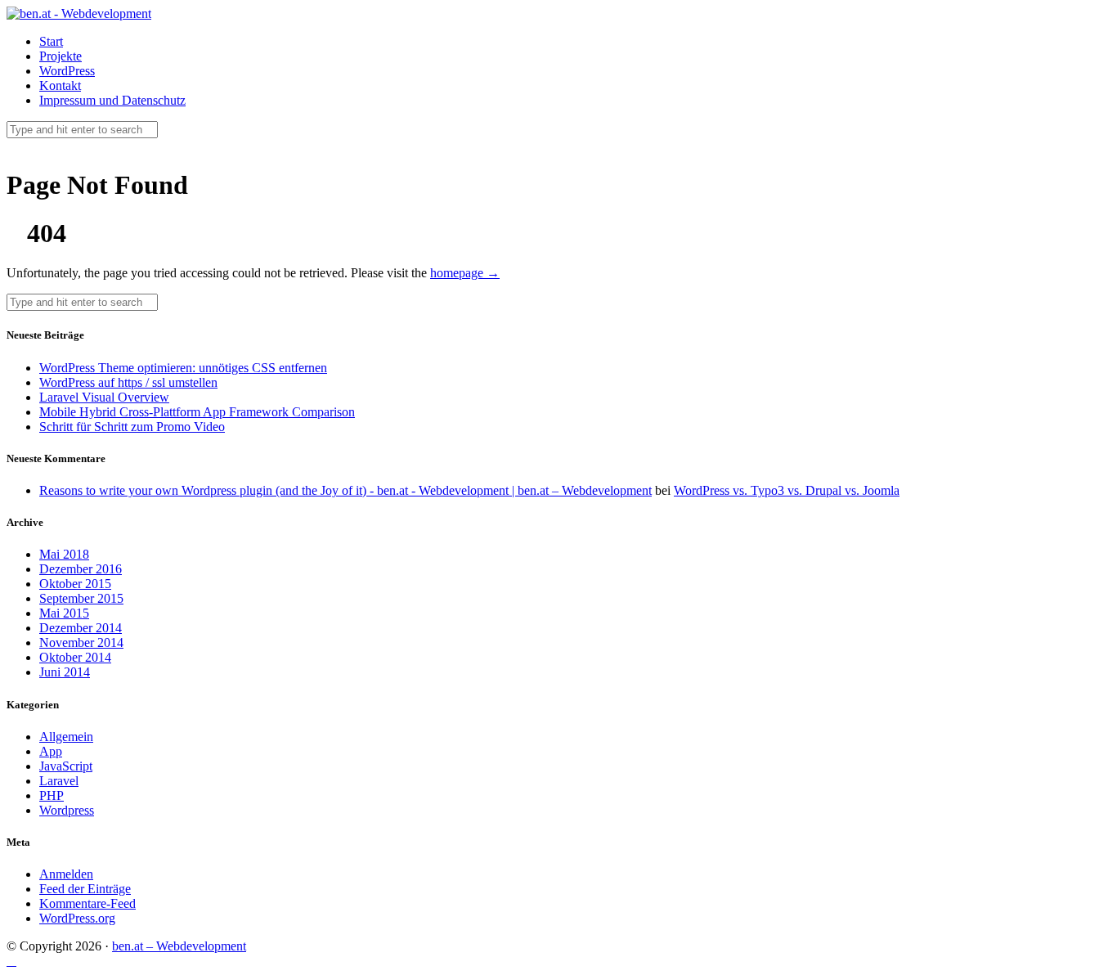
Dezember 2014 (80, 628)
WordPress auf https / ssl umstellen (128, 382)
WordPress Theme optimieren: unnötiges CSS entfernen (183, 368)
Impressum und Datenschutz (112, 100)
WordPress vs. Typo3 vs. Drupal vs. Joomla (786, 490)
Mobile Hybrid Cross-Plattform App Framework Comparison (197, 412)
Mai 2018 (64, 554)
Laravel (59, 781)
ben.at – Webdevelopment (179, 946)
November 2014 (81, 642)
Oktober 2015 (75, 584)
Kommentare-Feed (87, 903)
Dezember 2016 (80, 569)
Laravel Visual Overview (104, 397)
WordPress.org (77, 918)
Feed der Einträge (85, 889)
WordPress (67, 71)
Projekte (60, 56)
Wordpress (66, 810)
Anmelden (66, 874)
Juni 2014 (64, 672)
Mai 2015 (64, 613)
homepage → (465, 273)
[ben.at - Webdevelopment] (79, 13)
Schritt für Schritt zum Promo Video (132, 427)
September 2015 (81, 598)
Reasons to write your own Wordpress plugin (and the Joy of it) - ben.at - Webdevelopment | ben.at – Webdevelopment (345, 490)
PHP (51, 795)
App (50, 751)
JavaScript (65, 766)
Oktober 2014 (75, 657)
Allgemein (66, 737)
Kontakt (60, 85)
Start (51, 41)
